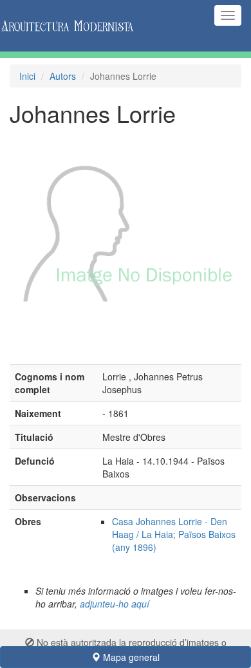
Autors (63, 76)
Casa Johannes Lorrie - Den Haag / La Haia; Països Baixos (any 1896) (174, 534)
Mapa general (130, 657)
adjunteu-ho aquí (114, 603)
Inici (27, 76)
